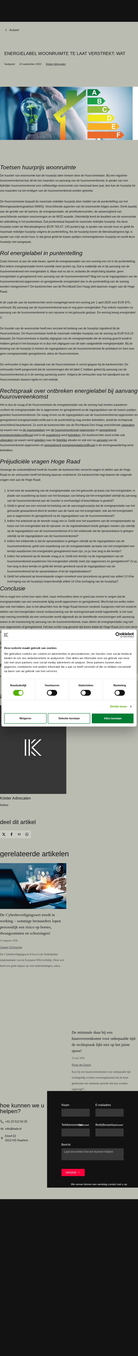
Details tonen (118, 706)
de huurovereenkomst (65, 430)
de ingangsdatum (34, 430)
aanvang (102, 440)
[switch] (52, 693)
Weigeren (25, 718)
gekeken (39, 440)
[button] (4, 834)
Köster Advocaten (56, 64)
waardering (53, 435)
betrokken (74, 435)
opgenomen (87, 430)
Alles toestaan (113, 718)
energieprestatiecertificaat (16, 435)
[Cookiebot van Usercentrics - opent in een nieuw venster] (118, 635)
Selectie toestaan (69, 718)
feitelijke (61, 440)
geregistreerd (107, 430)
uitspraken (128, 425)
